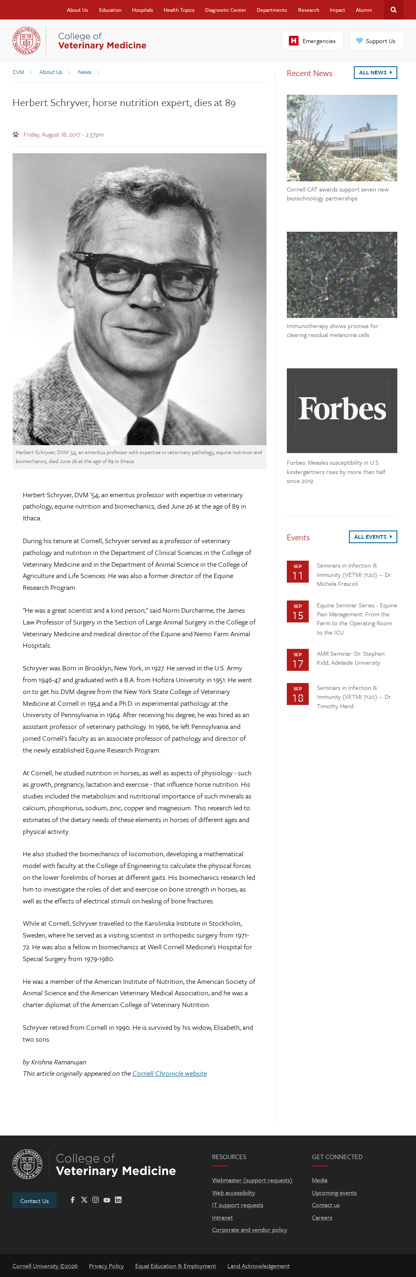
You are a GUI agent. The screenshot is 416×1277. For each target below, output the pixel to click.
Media (319, 1179)
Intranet (222, 1217)
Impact (337, 10)
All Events (371, 536)
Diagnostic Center (225, 10)
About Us (77, 10)
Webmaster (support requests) (252, 1179)
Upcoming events (334, 1192)
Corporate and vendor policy (249, 1229)
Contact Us (34, 1200)
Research (308, 10)
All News (373, 72)
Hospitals (142, 10)
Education (110, 10)
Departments (272, 10)
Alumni (364, 10)
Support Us (380, 40)
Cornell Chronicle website (169, 1073)
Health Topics (179, 10)
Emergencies (319, 40)
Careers (322, 1217)
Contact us (326, 1204)
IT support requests (237, 1204)
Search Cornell (393, 10)
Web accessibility (233, 1192)
